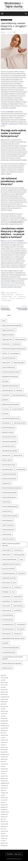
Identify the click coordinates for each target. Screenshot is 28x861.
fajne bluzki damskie (7, 390)
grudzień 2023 (4, 749)
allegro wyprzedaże (20, 339)
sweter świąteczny (18, 606)
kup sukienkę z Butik (7, 469)
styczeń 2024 (4, 747)
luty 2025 (3, 716)
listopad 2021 (4, 809)
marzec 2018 (4, 838)
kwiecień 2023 (4, 768)
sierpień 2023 (4, 759)
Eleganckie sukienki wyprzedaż (10, 386)
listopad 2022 (4, 780)
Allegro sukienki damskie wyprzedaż (11, 325)
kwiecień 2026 (4, 682)
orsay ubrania (21, 573)
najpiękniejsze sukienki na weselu (11, 564)
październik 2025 (5, 696)
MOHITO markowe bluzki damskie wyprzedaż (11, 544)
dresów (21, 241)
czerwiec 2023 (4, 764)
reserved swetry (6, 596)
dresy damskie (8, 241)
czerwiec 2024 (4, 735)
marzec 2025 (4, 713)
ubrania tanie (17, 633)
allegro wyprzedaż (7, 339)
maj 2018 (3, 833)
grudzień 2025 (4, 692)
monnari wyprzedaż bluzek (9, 559)
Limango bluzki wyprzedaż (9, 474)
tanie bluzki (17, 610)
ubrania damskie (6, 633)
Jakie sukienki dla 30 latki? (9, 437)
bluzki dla (4, 353)
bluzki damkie (5, 344)
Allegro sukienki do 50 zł (8, 330)
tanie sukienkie (21, 624)
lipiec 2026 (3, 675)
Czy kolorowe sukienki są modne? (11, 372)
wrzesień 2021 (4, 814)
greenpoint (5, 399)
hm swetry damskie (17, 409)
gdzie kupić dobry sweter (7, 294)
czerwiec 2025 (4, 706)
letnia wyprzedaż (20, 469)
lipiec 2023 (3, 761)
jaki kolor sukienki (7, 460)
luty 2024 (3, 744)
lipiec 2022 (3, 790)
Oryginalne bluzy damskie (9, 578)
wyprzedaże (5, 643)
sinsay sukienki (18, 596)
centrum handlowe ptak (11, 292)
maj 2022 (3, 795)
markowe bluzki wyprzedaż (9, 492)
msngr (21, 559)
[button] (26, 13)
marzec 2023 (4, 771)
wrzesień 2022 (4, 785)
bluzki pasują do (14, 353)
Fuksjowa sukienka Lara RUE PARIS (21, 308)
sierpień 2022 (4, 788)
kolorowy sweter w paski (8, 464)
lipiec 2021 (3, 819)
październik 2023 (5, 754)
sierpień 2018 (4, 826)
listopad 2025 (4, 694)
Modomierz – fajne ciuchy (14, 4)
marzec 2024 (4, 742)
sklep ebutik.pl (6, 601)
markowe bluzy (6, 502)
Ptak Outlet (4, 298)
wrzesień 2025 (4, 699)
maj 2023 (3, 766)
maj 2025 (3, 708)
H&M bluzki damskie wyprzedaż (10, 404)
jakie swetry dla (19, 294)
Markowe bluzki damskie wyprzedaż (11, 488)
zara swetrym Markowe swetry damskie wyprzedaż (12, 657)
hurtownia (11, 111)
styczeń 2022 (4, 804)
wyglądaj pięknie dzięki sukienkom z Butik (13, 638)
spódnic (24, 249)
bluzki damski (16, 344)
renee (13, 592)
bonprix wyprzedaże (18, 362)
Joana (3, 32)
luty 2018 (3, 840)
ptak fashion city (22, 296)
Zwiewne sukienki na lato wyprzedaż (11, 663)
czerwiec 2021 (4, 821)
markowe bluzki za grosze (9, 497)
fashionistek (16, 285)
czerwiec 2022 (4, 792)
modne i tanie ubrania (8, 525)
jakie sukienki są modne (8, 446)
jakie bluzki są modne (19, 423)
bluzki (12, 257)
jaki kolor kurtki (18, 455)
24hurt (4, 321)
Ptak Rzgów (12, 298)
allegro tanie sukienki (8, 334)
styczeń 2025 (4, 718)
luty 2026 (3, 687)
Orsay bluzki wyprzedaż (8, 573)
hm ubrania (5, 413)
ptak (15, 296)
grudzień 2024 (4, 720)
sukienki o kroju (17, 601)
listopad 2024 (4, 723)
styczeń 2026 (4, 689)
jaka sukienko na (6, 423)
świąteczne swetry (7, 668)
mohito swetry (18, 550)
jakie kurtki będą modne (8, 427)
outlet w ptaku (6, 582)
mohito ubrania (6, 554)
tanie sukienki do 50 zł (8, 624)
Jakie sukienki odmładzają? (9, 441)
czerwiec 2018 (4, 831)
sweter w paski (6, 606)
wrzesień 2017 (4, 845)
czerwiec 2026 (4, 677)
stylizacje (4, 124)
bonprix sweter (6, 362)
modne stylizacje (6, 534)
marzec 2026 (4, 684)
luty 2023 (3, 773)
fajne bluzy (19, 390)
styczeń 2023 (4, 776)
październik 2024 (5, 725)
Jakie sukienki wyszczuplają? (9, 451)
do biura (23, 106)
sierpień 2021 (4, 816)
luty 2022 (3, 802)
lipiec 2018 (3, 828)
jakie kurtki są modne (7, 432)
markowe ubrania (6, 511)
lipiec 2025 (3, 704)
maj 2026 (3, 680)
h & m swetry (5, 409)
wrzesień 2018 (4, 824)
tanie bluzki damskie (7, 615)
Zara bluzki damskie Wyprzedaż (10, 647)
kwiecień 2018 (4, 836)
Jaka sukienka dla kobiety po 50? (10, 418)
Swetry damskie (4, 19)
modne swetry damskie (7, 296)
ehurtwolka (5, 381)
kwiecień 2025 (4, 711)
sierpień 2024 (4, 730)
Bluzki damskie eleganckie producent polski (13, 348)
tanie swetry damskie (6, 300)
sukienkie (8, 283)
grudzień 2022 (4, 778)
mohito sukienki (6, 550)
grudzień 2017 (4, 843)
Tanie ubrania (20, 629)
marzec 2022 (4, 800)
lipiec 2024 (3, 732)
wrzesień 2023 (4, 756)
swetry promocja (21, 298)
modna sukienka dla (7, 520)
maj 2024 (3, 737)
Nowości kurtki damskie (8, 568)
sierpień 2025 (4, 701)
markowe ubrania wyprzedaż (9, 515)
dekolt (21, 102)
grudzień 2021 (4, 807)
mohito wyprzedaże (19, 554)
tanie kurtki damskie (7, 619)
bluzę (12, 249)
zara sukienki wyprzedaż (8, 652)
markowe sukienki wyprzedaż (10, 506)
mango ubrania (6, 483)
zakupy (10, 19)
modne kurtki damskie (8, 529)
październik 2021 (5, 812)
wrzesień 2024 (4, 728)
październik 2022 (5, 783)
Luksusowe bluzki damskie (9, 478)
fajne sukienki (5, 395)
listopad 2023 (4, 752)
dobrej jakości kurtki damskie (10, 376)
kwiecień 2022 (4, 797)
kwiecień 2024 (4, 740)
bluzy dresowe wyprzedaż (8, 358)
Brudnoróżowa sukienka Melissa (5, 308)
